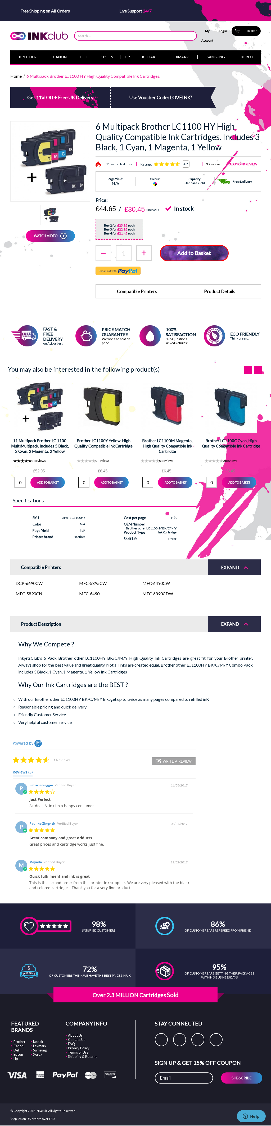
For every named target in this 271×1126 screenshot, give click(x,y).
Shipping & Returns (82, 1056)
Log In (223, 31)
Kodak (38, 1042)
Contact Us (76, 1039)
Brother (19, 1042)
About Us (75, 1035)
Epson (18, 1054)
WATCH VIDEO (46, 236)
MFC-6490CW (156, 583)
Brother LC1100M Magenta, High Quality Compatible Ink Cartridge (167, 446)
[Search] (190, 35)
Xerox (37, 1054)
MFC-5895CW (93, 583)
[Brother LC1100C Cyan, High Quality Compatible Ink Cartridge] (231, 407)
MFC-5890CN (29, 593)
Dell (16, 1050)
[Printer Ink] (39, 36)
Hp (15, 1059)
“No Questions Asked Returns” (177, 341)
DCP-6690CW (29, 583)
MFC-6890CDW (157, 593)
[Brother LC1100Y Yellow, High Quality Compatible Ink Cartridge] (103, 407)
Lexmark (39, 1046)
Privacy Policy (78, 1048)
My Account (207, 35)
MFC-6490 (89, 593)
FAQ (71, 1044)
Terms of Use (78, 1052)
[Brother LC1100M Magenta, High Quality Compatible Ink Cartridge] (167, 407)
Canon (18, 1046)
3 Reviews (213, 164)
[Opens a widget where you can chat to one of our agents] (251, 1116)
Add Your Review (243, 164)
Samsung (40, 1050)
